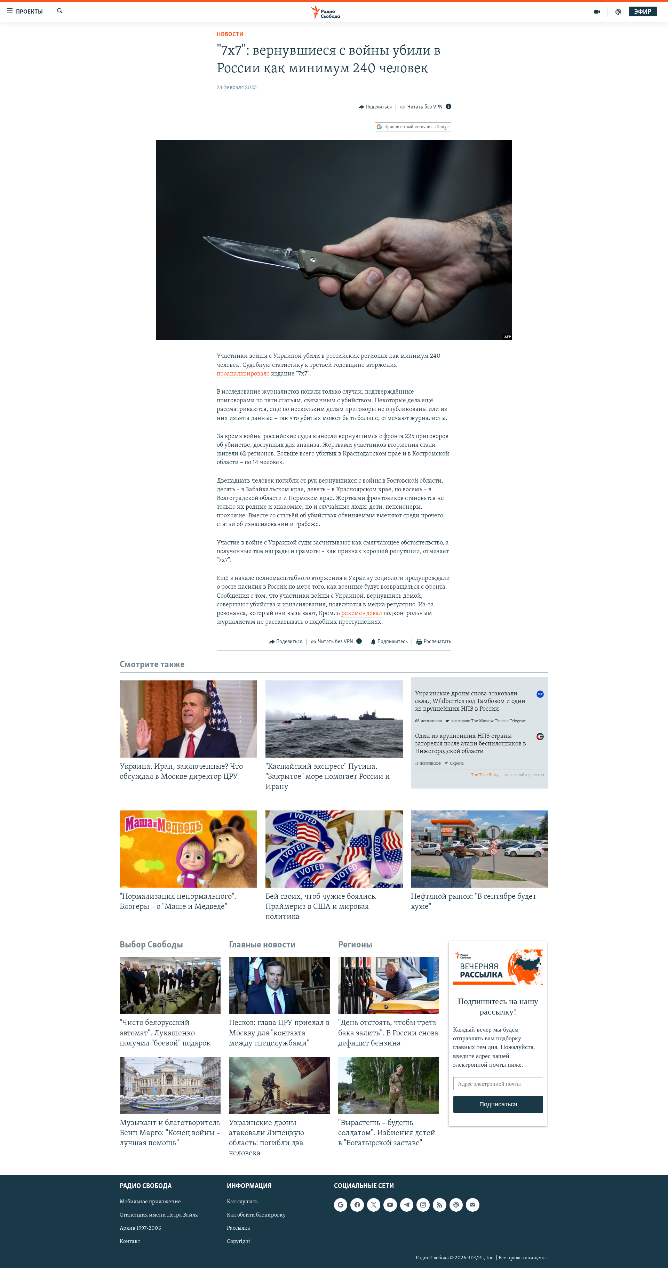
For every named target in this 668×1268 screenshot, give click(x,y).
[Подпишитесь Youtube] (390, 1205)
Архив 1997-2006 (140, 1228)
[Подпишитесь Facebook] (357, 1205)
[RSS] (439, 1205)
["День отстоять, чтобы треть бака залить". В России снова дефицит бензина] (388, 985)
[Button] (375, 107)
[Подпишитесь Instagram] (423, 1205)
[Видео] (597, 12)
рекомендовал (361, 614)
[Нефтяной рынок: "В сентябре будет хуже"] (479, 849)
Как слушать (242, 1202)
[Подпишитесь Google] (340, 1205)
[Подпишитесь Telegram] (406, 1205)
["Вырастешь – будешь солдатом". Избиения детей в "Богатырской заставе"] (388, 1085)
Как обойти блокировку (256, 1215)
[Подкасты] (456, 1205)
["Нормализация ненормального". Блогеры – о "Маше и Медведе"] (188, 849)
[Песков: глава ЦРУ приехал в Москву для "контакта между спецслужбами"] (279, 985)
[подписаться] (472, 1205)
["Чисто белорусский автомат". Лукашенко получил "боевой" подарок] (170, 985)
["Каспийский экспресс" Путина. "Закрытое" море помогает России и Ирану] (334, 719)
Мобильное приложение (150, 1202)
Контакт (130, 1242)
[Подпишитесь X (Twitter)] (373, 1205)
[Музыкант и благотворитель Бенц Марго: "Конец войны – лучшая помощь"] (170, 1085)
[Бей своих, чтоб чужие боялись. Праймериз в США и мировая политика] (334, 849)
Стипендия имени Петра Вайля (159, 1215)
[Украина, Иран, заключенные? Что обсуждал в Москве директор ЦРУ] (188, 719)
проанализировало (243, 374)
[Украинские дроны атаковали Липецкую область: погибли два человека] (279, 1085)
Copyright (238, 1242)
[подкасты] (618, 12)
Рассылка (238, 1228)
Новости (230, 35)
